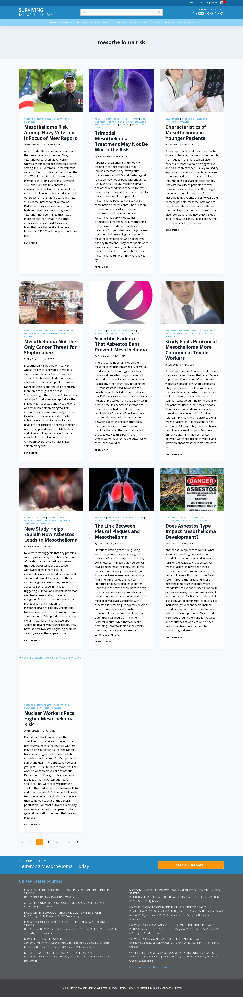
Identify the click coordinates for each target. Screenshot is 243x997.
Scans (140, 517)
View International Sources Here (149, 967)
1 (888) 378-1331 (208, 13)
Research (29, 122)
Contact (204, 2)
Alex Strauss (33, 144)
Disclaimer (141, 987)
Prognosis (188, 119)
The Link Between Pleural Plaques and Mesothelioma (117, 531)
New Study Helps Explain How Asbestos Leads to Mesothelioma (51, 534)
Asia (97, 119)
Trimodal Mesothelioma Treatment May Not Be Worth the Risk (121, 141)
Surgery (124, 125)
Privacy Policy (126, 987)
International (110, 119)
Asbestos (29, 119)
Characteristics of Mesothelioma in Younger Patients (185, 132)
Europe (112, 330)
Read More (32, 242)
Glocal (41, 517)
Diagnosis (114, 517)
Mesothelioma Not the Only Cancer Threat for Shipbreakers (50, 347)
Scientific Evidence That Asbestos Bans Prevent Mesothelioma (121, 344)
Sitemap (178, 987)
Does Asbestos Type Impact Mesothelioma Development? (190, 531)
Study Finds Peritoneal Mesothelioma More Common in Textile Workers (191, 349)
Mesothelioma (36, 12)
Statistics (171, 122)
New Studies (44, 119)
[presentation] (51, 90)
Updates (99, 127)
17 (68, 842)
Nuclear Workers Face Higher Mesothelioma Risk (49, 718)
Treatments (139, 125)
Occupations (61, 119)
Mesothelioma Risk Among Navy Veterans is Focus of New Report (50, 132)
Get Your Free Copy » (190, 865)
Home (193, 2)
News (214, 2)
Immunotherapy (57, 517)
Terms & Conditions (160, 987)
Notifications (222, 2)
